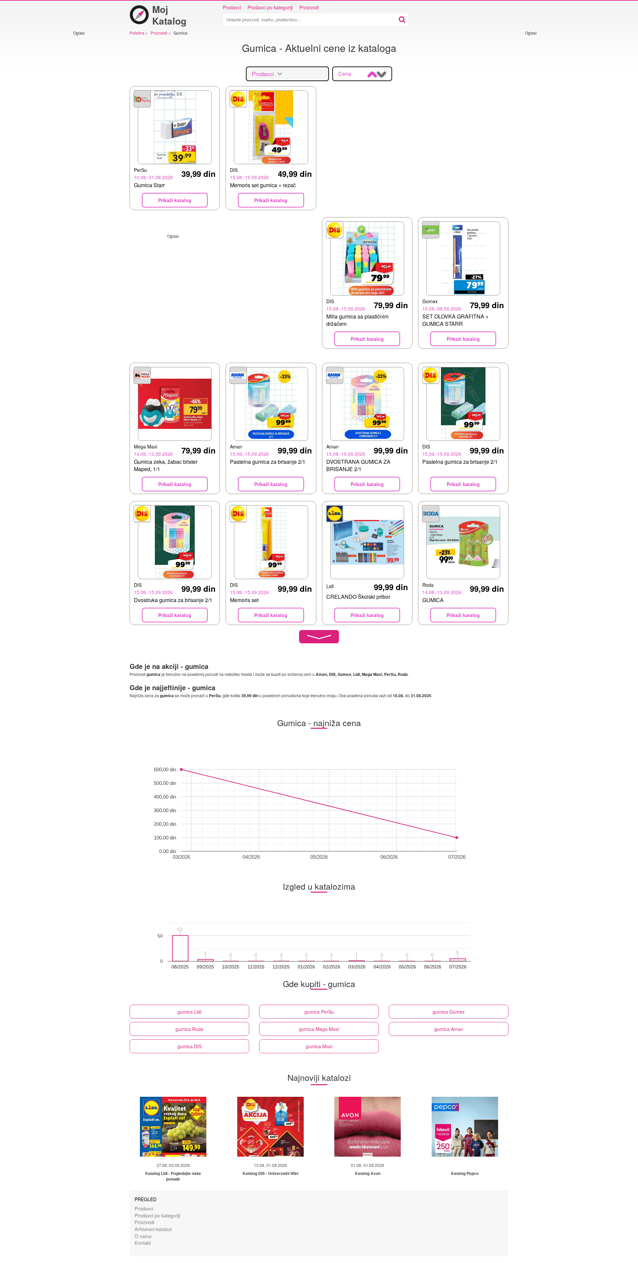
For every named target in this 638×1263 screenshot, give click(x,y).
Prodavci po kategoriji (270, 7)
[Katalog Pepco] (465, 1127)
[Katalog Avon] (367, 1127)
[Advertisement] (93, 135)
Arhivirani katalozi (153, 1228)
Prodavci (232, 7)
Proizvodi (309, 7)
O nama (143, 1235)
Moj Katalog (169, 15)
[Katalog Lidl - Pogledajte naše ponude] (173, 1127)
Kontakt (143, 1242)
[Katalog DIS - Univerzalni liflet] (270, 1127)
